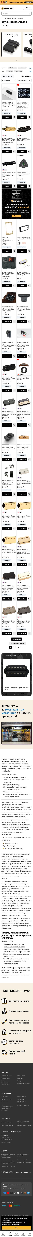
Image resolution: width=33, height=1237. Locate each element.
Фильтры (6, 76)
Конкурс (19, 1081)
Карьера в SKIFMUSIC (23, 1105)
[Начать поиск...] (29, 13)
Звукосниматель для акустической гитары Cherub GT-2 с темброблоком (8, 274)
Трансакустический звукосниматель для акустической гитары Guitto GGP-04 (23, 344)
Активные (10, 71)
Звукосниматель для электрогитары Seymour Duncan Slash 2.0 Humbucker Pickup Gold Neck (23, 552)
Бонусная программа (23, 1083)
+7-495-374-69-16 (6, 1139)
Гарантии (20, 1078)
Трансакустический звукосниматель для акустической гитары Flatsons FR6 (23, 448)
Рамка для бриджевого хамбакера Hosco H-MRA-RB (24, 239)
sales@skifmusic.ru (6, 1142)
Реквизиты (4, 1102)
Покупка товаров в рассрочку (22, 1154)
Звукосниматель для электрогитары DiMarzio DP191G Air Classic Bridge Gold (9, 517)
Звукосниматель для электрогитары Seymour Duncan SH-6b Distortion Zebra (23, 413)
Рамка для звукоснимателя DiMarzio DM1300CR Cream (7, 239)
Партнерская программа (21, 1102)
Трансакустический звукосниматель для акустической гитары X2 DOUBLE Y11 (8, 104)
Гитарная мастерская (12, 954)
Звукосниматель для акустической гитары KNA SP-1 (23, 378)
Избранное (16, 1235)
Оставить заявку (6, 1122)
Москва (29, 7)
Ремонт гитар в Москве (24, 1160)
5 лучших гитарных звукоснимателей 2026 (16, 689)
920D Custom (12, 68)
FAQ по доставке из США (23, 1122)
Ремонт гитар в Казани (24, 1162)
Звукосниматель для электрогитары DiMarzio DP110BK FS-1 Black (23, 140)
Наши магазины (22, 1096)
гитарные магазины (21, 949)
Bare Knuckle (22, 68)
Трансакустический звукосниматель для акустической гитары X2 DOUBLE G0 (24, 308)
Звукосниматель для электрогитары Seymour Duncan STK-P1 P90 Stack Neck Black (9, 413)
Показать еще (16, 639)
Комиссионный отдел (7, 1160)
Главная (3, 1235)
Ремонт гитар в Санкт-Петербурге (7, 1162)
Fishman (4, 923)
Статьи (3, 1081)
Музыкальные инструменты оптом (7, 1105)
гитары (4, 878)
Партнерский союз (6, 1099)
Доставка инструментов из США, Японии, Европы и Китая (8, 1155)
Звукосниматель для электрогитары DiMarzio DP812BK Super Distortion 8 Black (8, 379)
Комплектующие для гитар (14, 18)
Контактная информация (11, 1131)
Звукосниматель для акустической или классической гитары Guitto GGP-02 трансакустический (23, 105)
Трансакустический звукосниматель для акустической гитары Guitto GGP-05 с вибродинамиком (8, 309)
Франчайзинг (21, 1099)
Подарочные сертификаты (5, 1083)
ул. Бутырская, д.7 (26, 9)
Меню (29, 1235)
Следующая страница (17, 643)
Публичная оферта (7, 1125)
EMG (23, 921)
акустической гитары (14, 848)
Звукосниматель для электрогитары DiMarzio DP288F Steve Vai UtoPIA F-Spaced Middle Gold (8, 140)
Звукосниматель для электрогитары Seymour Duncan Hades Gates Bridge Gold (23, 587)
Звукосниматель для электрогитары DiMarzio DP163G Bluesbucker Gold (9, 551)
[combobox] (16, 13)
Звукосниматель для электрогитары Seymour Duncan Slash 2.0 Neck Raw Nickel (8, 622)
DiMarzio (17, 921)
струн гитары (14, 807)
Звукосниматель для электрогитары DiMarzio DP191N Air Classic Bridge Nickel (24, 482)
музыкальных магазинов (12, 711)
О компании (5, 1096)
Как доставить (5, 1078)
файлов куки (15, 1224)
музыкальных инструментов (14, 947)
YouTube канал (13, 959)
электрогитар (12, 843)
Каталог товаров (6, 1075)
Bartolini (28, 921)
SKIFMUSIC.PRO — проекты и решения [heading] (16, 1172)
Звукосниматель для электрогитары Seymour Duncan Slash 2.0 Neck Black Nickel (23, 622)
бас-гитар (10, 846)
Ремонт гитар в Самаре (8, 1166)
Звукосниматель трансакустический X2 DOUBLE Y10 (23, 174)
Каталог (10, 1235)
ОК (16, 1228)
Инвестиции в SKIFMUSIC (5, 1109)
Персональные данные (24, 1125)
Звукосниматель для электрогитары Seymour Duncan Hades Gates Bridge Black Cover (8, 587)
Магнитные (18, 71)
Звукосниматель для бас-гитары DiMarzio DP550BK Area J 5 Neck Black (9, 174)
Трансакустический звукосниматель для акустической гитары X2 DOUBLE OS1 (8, 448)
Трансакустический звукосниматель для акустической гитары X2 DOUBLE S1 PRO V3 (8, 344)
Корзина (23, 1235)
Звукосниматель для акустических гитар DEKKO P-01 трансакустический (7, 482)
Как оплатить (21, 1075)
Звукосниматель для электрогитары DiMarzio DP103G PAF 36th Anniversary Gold (23, 517)
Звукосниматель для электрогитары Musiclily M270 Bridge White (23, 274)
